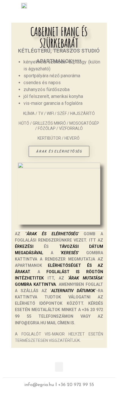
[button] (100, 6)
